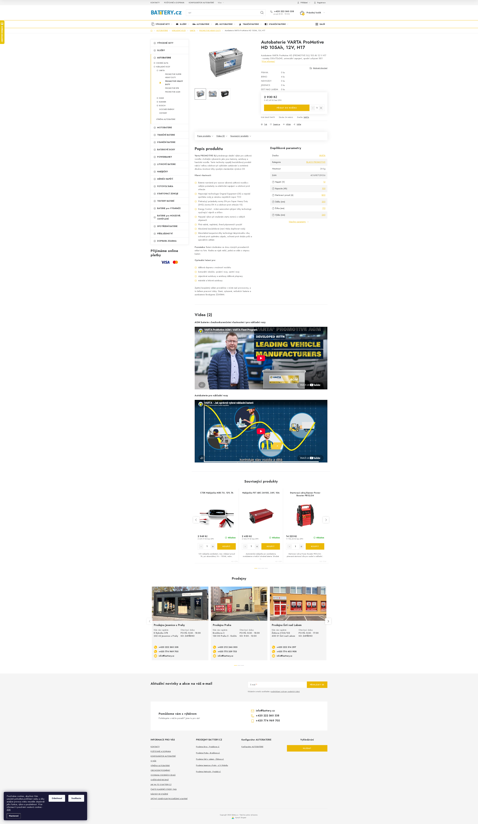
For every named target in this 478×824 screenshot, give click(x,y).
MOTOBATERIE (164, 127)
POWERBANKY (164, 156)
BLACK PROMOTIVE (316, 162)
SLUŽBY (161, 50)
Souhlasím (76, 798)
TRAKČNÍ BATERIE (166, 134)
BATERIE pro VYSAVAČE (169, 208)
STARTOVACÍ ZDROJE (167, 193)
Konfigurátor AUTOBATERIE (252, 746)
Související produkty (239, 136)
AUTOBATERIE (164, 57)
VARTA (162, 70)
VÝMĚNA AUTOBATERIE (165, 119)
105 (324, 188)
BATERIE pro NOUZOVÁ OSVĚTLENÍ (168, 217)
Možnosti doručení (320, 68)
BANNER (162, 102)
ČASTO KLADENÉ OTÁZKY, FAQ (164, 789)
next (326, 520)
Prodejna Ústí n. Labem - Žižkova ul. (210, 759)
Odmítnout (57, 798)
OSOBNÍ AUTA (162, 63)
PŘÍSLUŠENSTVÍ (165, 233)
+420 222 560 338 (284, 11)
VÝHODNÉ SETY (165, 43)
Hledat (262, 12)
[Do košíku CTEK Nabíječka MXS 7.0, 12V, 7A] (226, 546)
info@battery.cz (166, 655)
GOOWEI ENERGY (166, 109)
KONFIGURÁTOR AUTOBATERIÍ (201, 2)
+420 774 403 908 (287, 651)
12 (324, 182)
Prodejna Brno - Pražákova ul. (208, 746)
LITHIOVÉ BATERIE (166, 164)
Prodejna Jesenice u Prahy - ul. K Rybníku (212, 765)
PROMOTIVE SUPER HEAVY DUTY (173, 76)
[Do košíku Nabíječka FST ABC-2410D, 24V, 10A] (270, 546)
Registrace (321, 2)
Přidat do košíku (287, 108)
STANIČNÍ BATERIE (166, 142)
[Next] (328, 621)
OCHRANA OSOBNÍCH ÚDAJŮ (163, 775)
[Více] (320, 24)
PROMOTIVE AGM (172, 92)
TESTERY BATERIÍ (165, 201)
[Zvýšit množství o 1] (321, 108)
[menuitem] (163, 24)
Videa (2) (220, 136)
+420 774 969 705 (168, 651)
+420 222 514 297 (286, 647)
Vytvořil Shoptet (240, 818)
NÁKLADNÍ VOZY (163, 66)
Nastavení (14, 815)
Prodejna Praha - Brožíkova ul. (208, 753)
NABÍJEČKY (162, 171)
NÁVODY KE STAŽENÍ (159, 794)
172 (324, 208)
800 (324, 195)
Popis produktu (204, 136)
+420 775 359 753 (227, 651)
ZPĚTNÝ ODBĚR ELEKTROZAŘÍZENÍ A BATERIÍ (169, 798)
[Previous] (150, 621)
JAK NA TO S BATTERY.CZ (161, 784)
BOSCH (162, 105)
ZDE (9, 809)
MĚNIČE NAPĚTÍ (165, 179)
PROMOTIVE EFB (172, 88)
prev (196, 520)
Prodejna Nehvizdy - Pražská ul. (208, 771)
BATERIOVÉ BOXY (166, 149)
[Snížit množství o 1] (313, 108)
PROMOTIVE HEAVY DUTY (174, 83)
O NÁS (153, 761)
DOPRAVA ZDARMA (167, 241)
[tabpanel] (180, 623)
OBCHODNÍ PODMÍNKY (160, 770)
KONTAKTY (155, 2)
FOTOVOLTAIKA (165, 186)
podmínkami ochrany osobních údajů (285, 691)
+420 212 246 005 (227, 647)
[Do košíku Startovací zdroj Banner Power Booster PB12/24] (315, 546)
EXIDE (161, 98)
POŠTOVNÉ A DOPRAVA (174, 2)
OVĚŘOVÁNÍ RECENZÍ (160, 780)
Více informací (268, 61)
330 (324, 201)
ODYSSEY (163, 113)
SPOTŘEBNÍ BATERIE (167, 226)
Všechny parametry (297, 221)
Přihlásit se (317, 684)
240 (324, 215)
